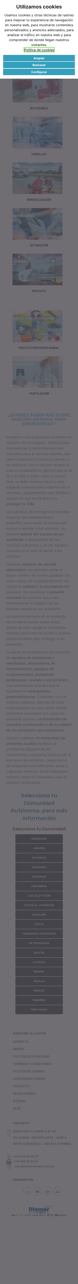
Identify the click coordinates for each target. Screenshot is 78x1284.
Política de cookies (39, 50)
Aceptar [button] (39, 58)
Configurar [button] (39, 72)
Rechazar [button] (39, 65)
